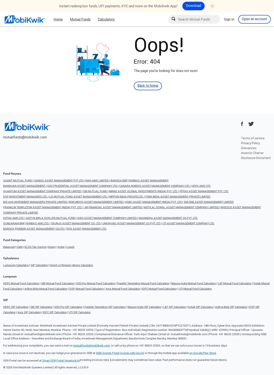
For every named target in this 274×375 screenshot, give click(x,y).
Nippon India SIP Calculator (144, 307)
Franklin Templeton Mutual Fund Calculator (143, 283)
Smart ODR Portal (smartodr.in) (61, 360)
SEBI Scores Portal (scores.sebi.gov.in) (120, 353)
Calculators (106, 19)
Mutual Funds (80, 19)
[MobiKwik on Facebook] (242, 124)
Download (193, 5)
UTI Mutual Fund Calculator (195, 289)
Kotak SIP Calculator (200, 307)
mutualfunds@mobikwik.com (25, 137)
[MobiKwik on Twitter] (251, 124)
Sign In (229, 19)
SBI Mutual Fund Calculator (57, 283)
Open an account (254, 19)
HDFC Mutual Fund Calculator (21, 283)
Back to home (147, 85)
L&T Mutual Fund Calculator (235, 283)
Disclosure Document (256, 158)
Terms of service (253, 138)
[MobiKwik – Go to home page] (24, 19)
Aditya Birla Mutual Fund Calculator (45, 289)
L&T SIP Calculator (174, 307)
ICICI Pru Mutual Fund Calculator (95, 283)
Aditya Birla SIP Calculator (231, 307)
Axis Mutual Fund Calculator (123, 289)
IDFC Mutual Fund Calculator (159, 289)
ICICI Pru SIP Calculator (68, 307)
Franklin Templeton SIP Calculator (105, 307)
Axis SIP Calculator (29, 312)
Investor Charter (252, 153)
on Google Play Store (202, 353)
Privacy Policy (250, 143)
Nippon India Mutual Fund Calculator (193, 283)
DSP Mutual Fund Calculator (86, 289)
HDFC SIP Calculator (15, 307)
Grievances (248, 148)
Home (58, 19)
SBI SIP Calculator (41, 307)
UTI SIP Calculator (80, 312)
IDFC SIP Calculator (55, 312)
